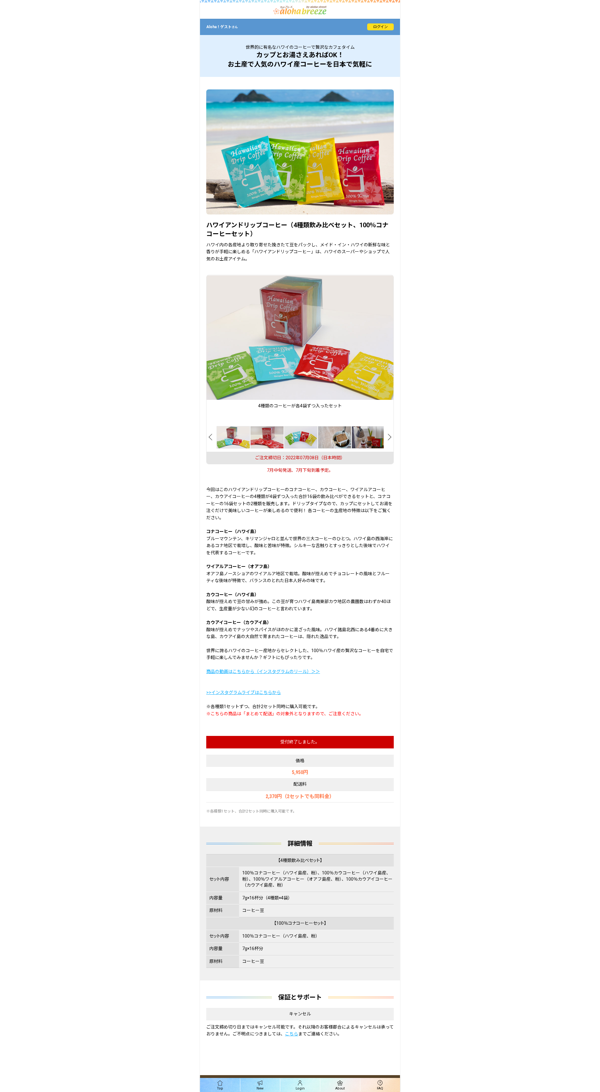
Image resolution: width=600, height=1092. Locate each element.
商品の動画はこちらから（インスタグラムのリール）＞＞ (263, 671)
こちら (291, 1033)
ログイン (380, 27)
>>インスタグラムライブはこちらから (243, 692)
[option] (300, 342)
